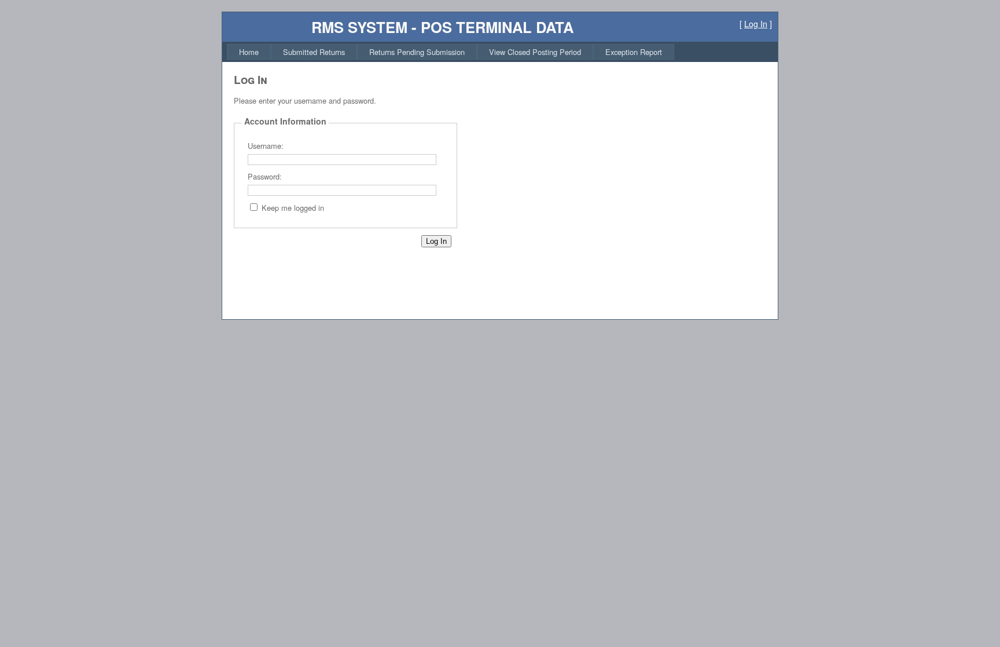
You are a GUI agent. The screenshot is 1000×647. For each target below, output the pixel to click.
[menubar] (450, 52)
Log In (755, 24)
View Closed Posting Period (535, 51)
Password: (265, 176)
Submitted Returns (314, 51)
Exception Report (633, 51)
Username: (266, 145)
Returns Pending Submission (417, 51)
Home (249, 51)
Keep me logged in (293, 207)
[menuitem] (249, 52)
